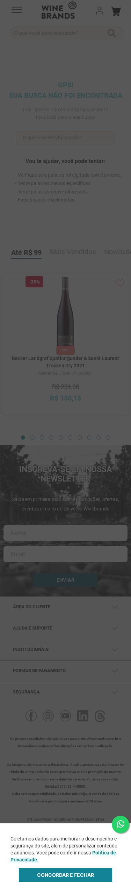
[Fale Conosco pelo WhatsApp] (120, 824)
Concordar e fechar (65, 875)
